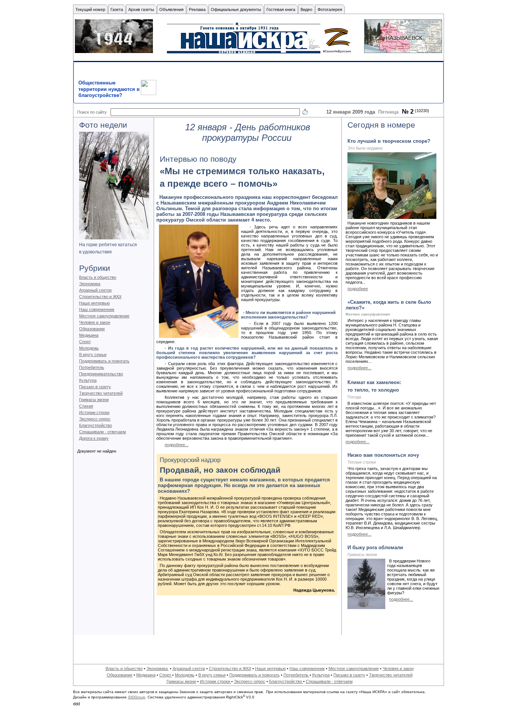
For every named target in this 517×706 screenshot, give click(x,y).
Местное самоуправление (104, 316)
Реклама (197, 9)
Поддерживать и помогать (104, 361)
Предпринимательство (101, 374)
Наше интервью (94, 303)
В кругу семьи (92, 354)
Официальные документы (236, 9)
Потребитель (91, 367)
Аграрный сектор (95, 290)
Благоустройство (95, 425)
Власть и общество (97, 277)
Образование (92, 328)
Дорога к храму (94, 438)
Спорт (85, 341)
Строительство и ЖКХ (100, 296)
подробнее (357, 288)
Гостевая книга (280, 9)
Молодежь (89, 348)
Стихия (86, 406)
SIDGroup (136, 697)
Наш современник (96, 309)
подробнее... (176, 444)
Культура (88, 380)
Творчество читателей (101, 393)
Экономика (89, 283)
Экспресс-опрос (95, 419)
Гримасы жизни (94, 399)
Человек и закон (94, 322)
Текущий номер (90, 9)
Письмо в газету (95, 386)
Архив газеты (141, 9)
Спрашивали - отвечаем (102, 432)
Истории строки (94, 412)
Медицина (88, 335)
